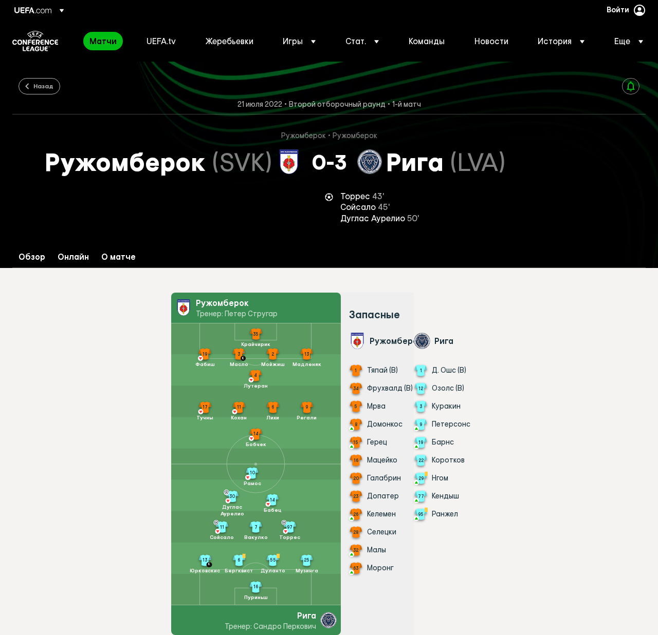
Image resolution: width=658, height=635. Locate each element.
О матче (118, 257)
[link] (103, 41)
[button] (299, 41)
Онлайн (73, 257)
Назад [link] (43, 85)
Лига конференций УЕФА (35, 41)
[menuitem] (105, 41)
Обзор (32, 257)
